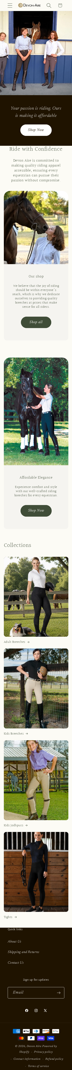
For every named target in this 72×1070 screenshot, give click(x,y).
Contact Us (16, 963)
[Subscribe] (58, 993)
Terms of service (38, 1066)
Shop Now (36, 130)
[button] (9, 5)
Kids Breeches (14, 734)
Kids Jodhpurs (13, 825)
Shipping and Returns (23, 952)
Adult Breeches (14, 642)
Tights (8, 917)
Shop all (36, 322)
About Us (14, 941)
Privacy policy (43, 1052)
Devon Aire (34, 1046)
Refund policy (54, 1059)
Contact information (27, 1059)
